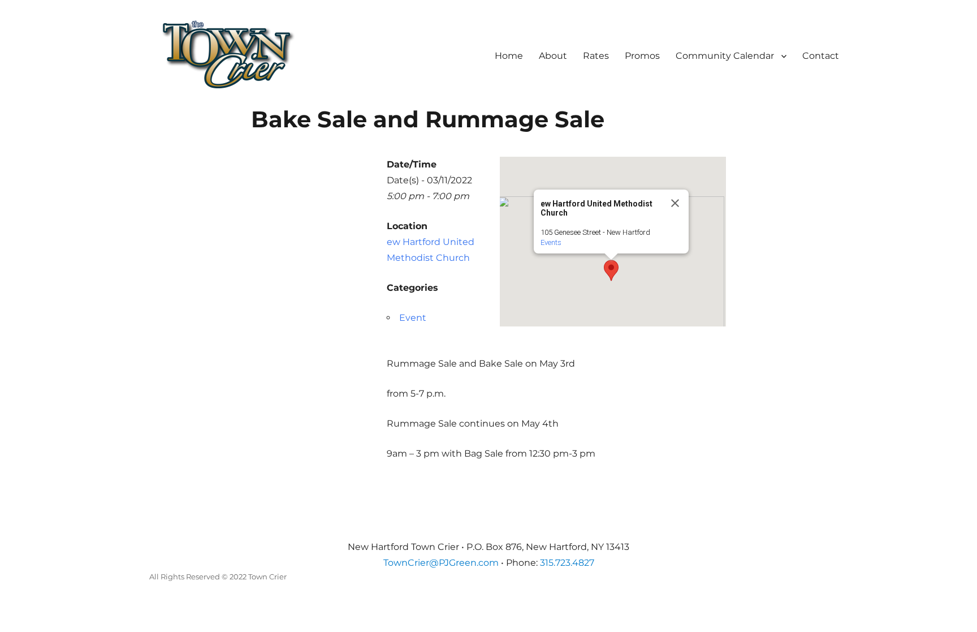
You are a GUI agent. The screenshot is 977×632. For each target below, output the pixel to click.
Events (551, 242)
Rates (596, 55)
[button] (611, 270)
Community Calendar (725, 55)
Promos (642, 55)
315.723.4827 (567, 562)
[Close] (675, 203)
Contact (820, 55)
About (553, 55)
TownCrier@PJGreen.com (441, 562)
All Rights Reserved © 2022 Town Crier (218, 576)
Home (509, 55)
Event (412, 317)
